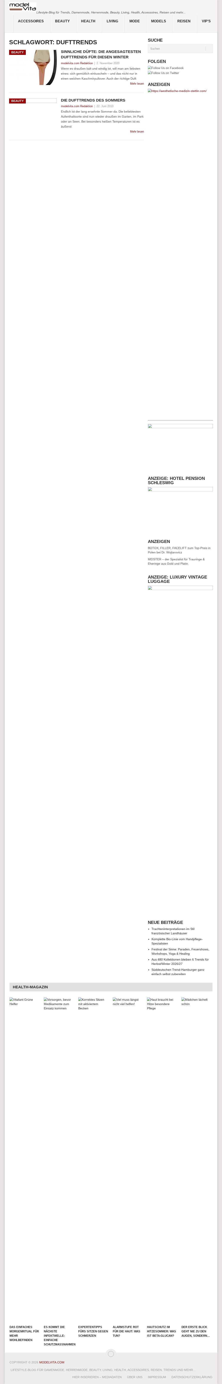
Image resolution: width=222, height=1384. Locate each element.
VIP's (206, 21)
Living (112, 21)
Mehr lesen (137, 83)
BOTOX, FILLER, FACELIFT (167, 548)
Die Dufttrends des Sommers (93, 100)
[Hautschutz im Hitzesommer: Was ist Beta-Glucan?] (162, 1160)
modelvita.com (51, 1362)
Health (88, 21)
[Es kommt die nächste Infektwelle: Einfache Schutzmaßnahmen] (59, 1160)
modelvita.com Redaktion (77, 63)
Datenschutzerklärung (191, 1377)
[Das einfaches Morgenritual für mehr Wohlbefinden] (25, 1160)
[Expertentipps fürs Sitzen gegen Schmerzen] (93, 1160)
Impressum (157, 1377)
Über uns (134, 1377)
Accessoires (31, 21)
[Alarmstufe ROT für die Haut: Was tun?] (128, 1160)
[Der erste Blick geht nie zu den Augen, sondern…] (196, 1160)
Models (158, 21)
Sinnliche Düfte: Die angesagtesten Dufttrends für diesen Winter (101, 54)
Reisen (184, 21)
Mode (134, 21)
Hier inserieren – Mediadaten (97, 1377)
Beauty (62, 21)
